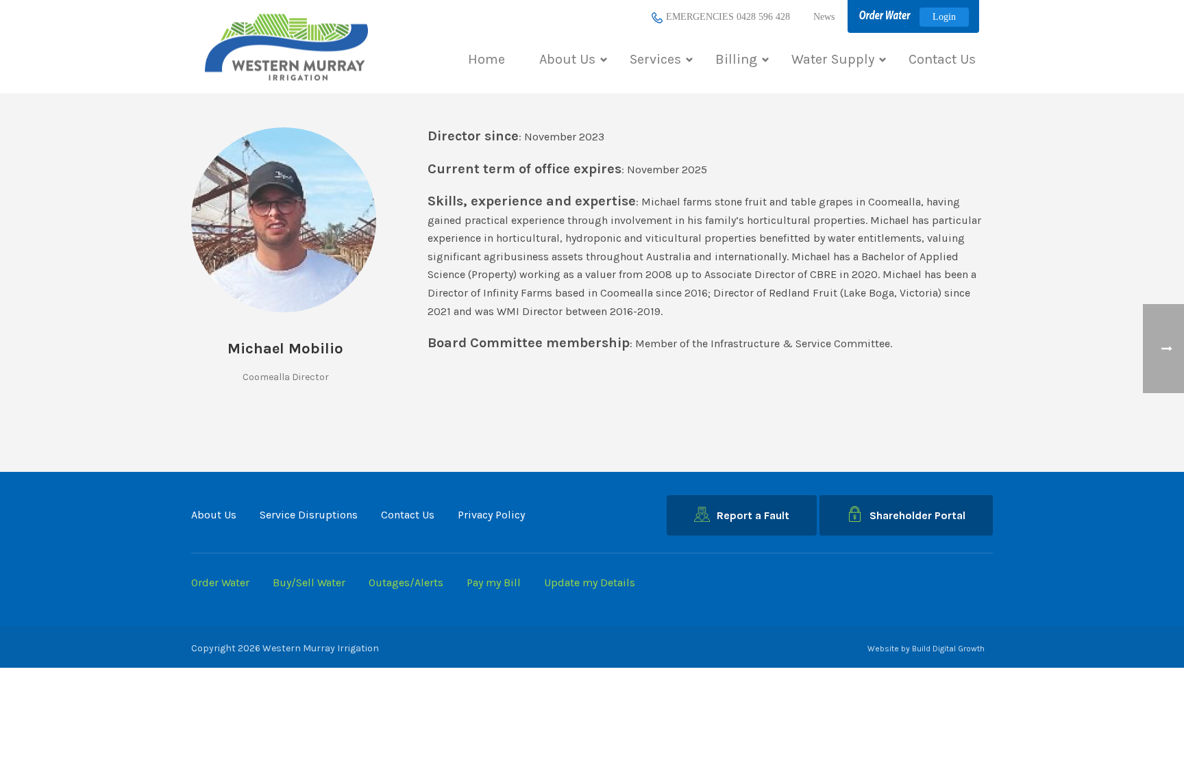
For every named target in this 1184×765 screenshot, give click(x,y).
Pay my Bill (494, 582)
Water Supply (832, 59)
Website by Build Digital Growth (926, 648)
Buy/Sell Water (309, 582)
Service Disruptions (309, 514)
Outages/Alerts (406, 582)
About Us (567, 59)
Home (486, 59)
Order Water (220, 582)
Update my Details (589, 582)
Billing (736, 59)
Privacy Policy (491, 514)
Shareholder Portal (917, 515)
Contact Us (942, 59)
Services (655, 59)
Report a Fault (753, 515)
